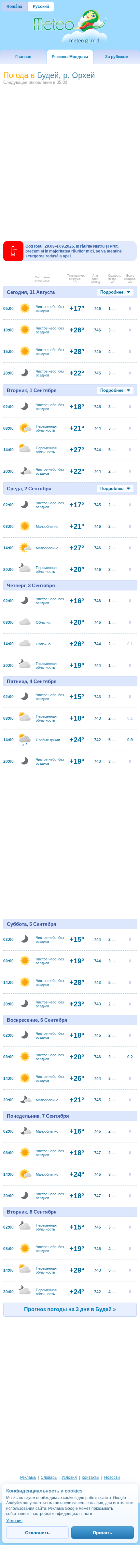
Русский (41, 6)
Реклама (28, 1477)
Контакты (90, 1477)
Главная (23, 56)
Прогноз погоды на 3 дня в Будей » (70, 1309)
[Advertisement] (70, 160)
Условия (69, 1477)
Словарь (49, 1477)
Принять (102, 1532)
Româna (14, 6)
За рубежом (116, 56)
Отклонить (37, 1532)
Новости (112, 1477)
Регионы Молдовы (70, 56)
